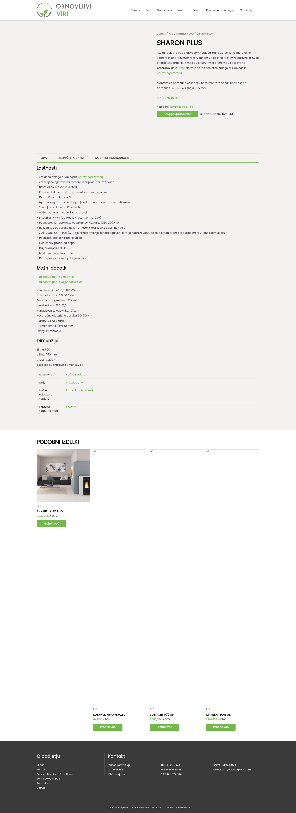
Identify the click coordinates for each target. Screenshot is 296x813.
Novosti (182, 10)
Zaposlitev (43, 783)
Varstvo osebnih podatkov (146, 807)
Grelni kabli (164, 10)
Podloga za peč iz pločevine (55, 277)
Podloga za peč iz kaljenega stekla (60, 282)
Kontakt (41, 769)
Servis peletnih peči (48, 778)
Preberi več (51, 524)
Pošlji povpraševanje (177, 114)
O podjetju (247, 10)
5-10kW (71, 407)
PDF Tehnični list (168, 98)
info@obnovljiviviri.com (237, 769)
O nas (40, 765)
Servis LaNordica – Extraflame (55, 774)
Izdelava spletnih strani (177, 807)
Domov (135, 10)
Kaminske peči (185, 33)
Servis (197, 10)
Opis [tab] (44, 158)
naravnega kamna (169, 73)
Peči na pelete (75, 375)
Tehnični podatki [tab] (71, 158)
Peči (148, 10)
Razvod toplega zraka (80, 390)
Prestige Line (74, 383)
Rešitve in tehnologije (220, 10)
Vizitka (41, 788)
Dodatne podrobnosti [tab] (112, 158)
